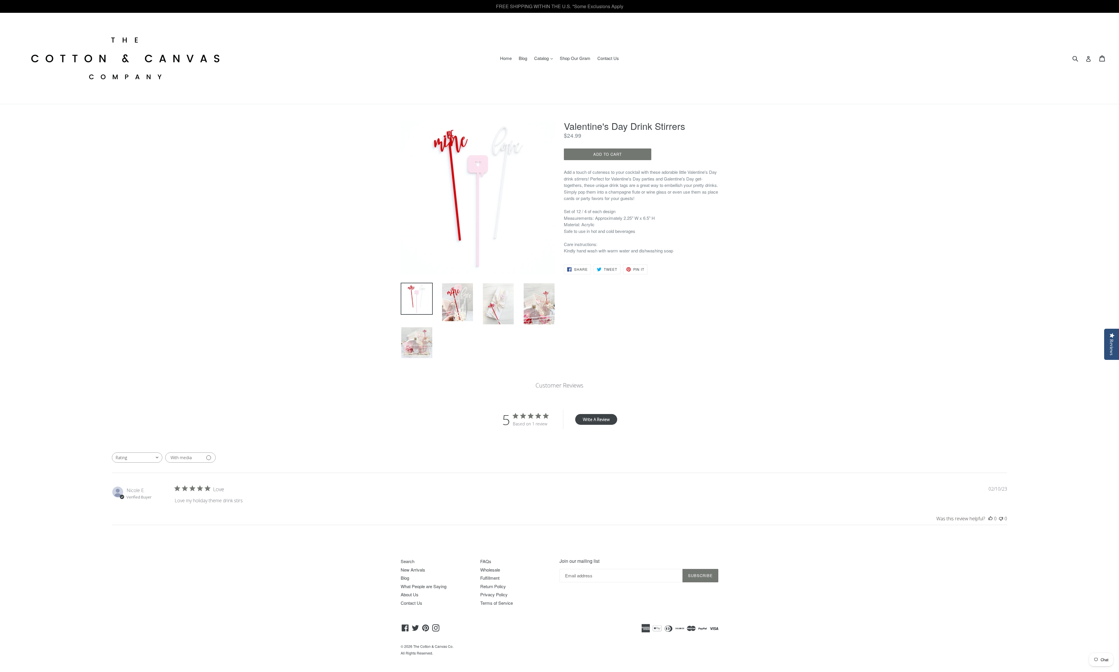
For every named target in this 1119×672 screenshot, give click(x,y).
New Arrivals (413, 570)
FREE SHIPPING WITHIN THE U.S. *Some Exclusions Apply (559, 6)
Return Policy (493, 586)
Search (407, 561)
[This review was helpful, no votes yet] (990, 518)
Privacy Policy (494, 594)
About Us (409, 594)
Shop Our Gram (575, 58)
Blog (523, 58)
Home (506, 58)
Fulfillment (489, 578)
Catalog (545, 58)
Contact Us (608, 58)
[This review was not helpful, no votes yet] (1001, 518)
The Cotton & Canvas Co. (433, 646)
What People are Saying (423, 586)
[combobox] (137, 457)
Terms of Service (496, 603)
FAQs (485, 561)
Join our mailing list (579, 561)
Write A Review (596, 419)
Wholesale (490, 570)
